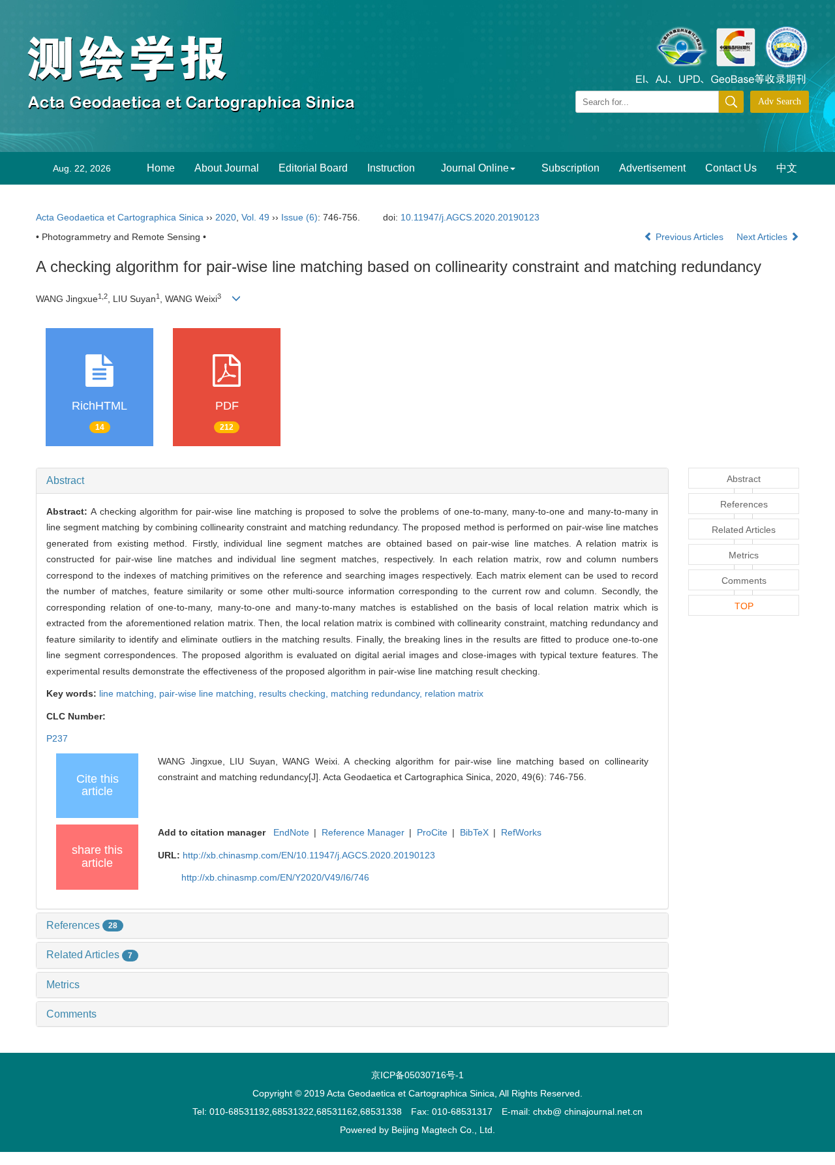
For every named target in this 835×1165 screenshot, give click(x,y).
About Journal (226, 168)
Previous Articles (689, 237)
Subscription (570, 168)
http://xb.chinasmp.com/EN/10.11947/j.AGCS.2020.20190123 (309, 855)
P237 (57, 738)
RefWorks (521, 832)
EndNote (291, 832)
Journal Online (475, 168)
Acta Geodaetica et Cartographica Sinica (120, 217)
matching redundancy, (378, 693)
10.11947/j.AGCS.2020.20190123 (470, 217)
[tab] (352, 480)
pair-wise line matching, (209, 693)
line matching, (129, 693)
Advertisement (652, 168)
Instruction (391, 168)
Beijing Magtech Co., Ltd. (443, 1130)
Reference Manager (363, 832)
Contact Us (731, 168)
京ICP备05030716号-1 (417, 1075)
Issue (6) (299, 217)
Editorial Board (313, 168)
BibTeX (474, 832)
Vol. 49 (255, 217)
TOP (744, 606)
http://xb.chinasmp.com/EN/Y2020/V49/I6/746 (275, 877)
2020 (225, 217)
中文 (786, 168)
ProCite (432, 832)
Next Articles (763, 237)
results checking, (295, 693)
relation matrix (454, 693)
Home (161, 168)
